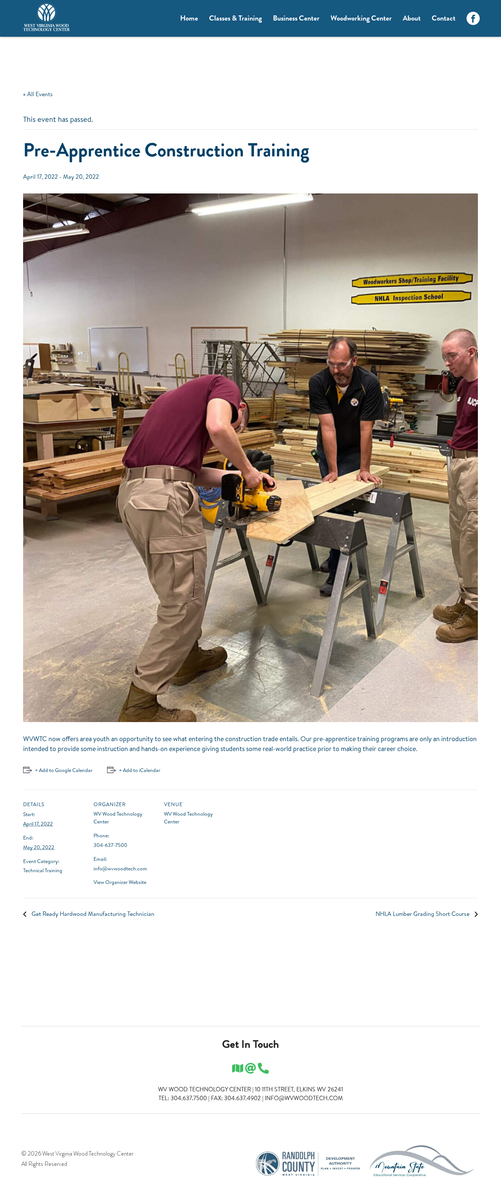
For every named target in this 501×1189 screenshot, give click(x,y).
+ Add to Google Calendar (63, 770)
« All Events (38, 94)
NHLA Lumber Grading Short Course (423, 914)
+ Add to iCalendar (139, 770)
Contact (444, 18)
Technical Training (42, 870)
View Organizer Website (120, 882)
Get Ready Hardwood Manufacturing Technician (92, 914)
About (412, 18)
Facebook (473, 18)
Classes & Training (235, 18)
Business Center (296, 18)
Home (189, 18)
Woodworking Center (361, 18)
